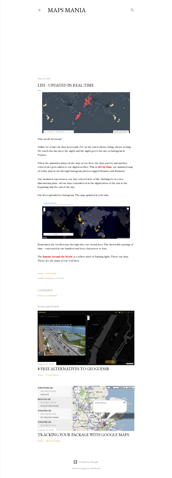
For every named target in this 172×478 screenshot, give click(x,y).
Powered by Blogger (89, 462)
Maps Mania (67, 10)
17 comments (52, 375)
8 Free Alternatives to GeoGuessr (74, 368)
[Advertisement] (86, 45)
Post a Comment (47, 295)
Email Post (51, 273)
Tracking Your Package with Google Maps (83, 434)
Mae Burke (95, 468)
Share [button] (40, 273)
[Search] (132, 9)
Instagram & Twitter (54, 278)
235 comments (53, 441)
